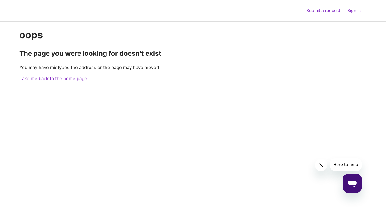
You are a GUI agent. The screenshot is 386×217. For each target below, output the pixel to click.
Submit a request (323, 10)
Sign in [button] (354, 10)
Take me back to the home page (53, 78)
